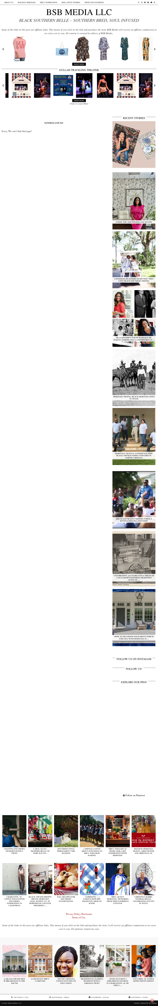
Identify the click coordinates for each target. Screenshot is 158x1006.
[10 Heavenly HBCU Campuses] (40, 961)
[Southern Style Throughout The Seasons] (66, 831)
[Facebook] (148, 2)
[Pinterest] (145, 2)
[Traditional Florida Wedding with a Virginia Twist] (92, 961)
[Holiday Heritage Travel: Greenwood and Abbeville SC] (144, 831)
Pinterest (139, 997)
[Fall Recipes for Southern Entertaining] (66, 879)
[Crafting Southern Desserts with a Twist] (14, 831)
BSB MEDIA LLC (79, 11)
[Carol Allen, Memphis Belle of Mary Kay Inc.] (40, 831)
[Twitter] (138, 2)
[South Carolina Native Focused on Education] (66, 961)
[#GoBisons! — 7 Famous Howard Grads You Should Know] (92, 879)
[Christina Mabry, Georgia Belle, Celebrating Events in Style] (144, 879)
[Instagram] (141, 2)
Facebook (100, 997)
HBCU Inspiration (48, 2)
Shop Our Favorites (94, 2)
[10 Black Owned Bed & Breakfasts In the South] (14, 961)
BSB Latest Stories (71, 2)
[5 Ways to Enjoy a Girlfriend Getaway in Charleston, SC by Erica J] (118, 961)
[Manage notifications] (152, 1001)
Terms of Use (79, 917)
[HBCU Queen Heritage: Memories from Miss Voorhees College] (118, 879)
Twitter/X (21, 997)
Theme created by (145, 1003)
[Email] (151, 2)
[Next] (155, 49)
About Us (8, 2)
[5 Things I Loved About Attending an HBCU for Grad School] (92, 831)
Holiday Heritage (27, 2)
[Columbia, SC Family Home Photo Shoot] (144, 961)
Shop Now (79, 64)
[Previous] (3, 49)
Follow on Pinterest (135, 795)
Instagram (60, 997)
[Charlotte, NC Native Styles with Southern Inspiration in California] (14, 879)
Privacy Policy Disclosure (79, 914)
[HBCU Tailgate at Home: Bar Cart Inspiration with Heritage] (118, 831)
